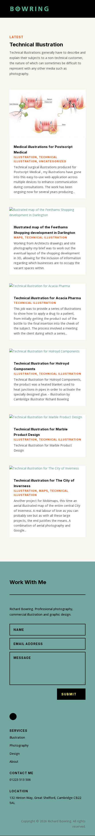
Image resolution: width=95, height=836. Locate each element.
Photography (19, 745)
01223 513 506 (20, 779)
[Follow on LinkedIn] (13, 716)
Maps (18, 237)
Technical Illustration (46, 237)
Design (15, 753)
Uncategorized (52, 161)
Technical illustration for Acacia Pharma (47, 298)
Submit (69, 694)
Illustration (25, 157)
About (14, 761)
